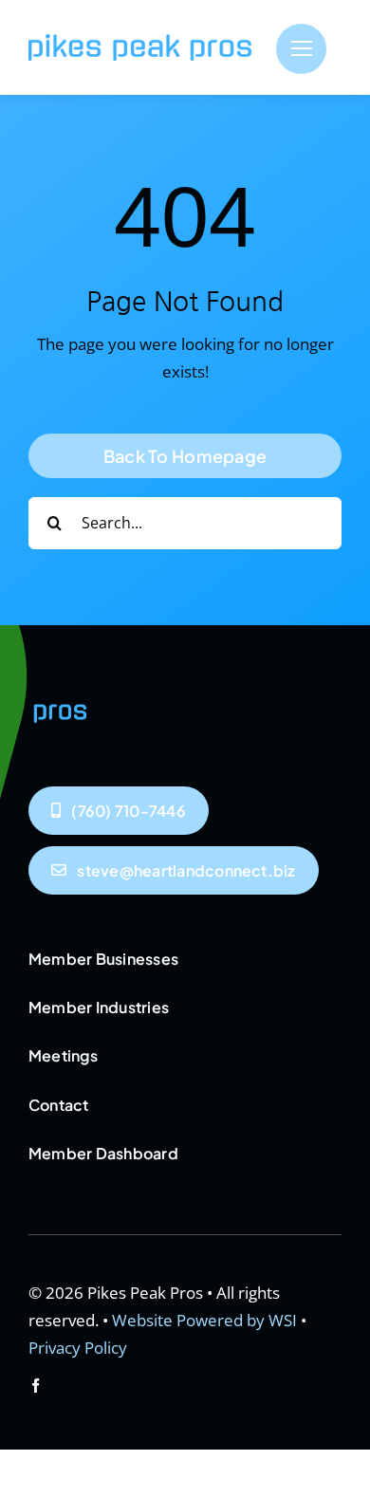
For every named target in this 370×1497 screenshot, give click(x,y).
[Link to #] (301, 49)
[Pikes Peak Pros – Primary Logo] (139, 42)
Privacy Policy (77, 1347)
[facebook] (35, 1385)
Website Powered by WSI (204, 1320)
